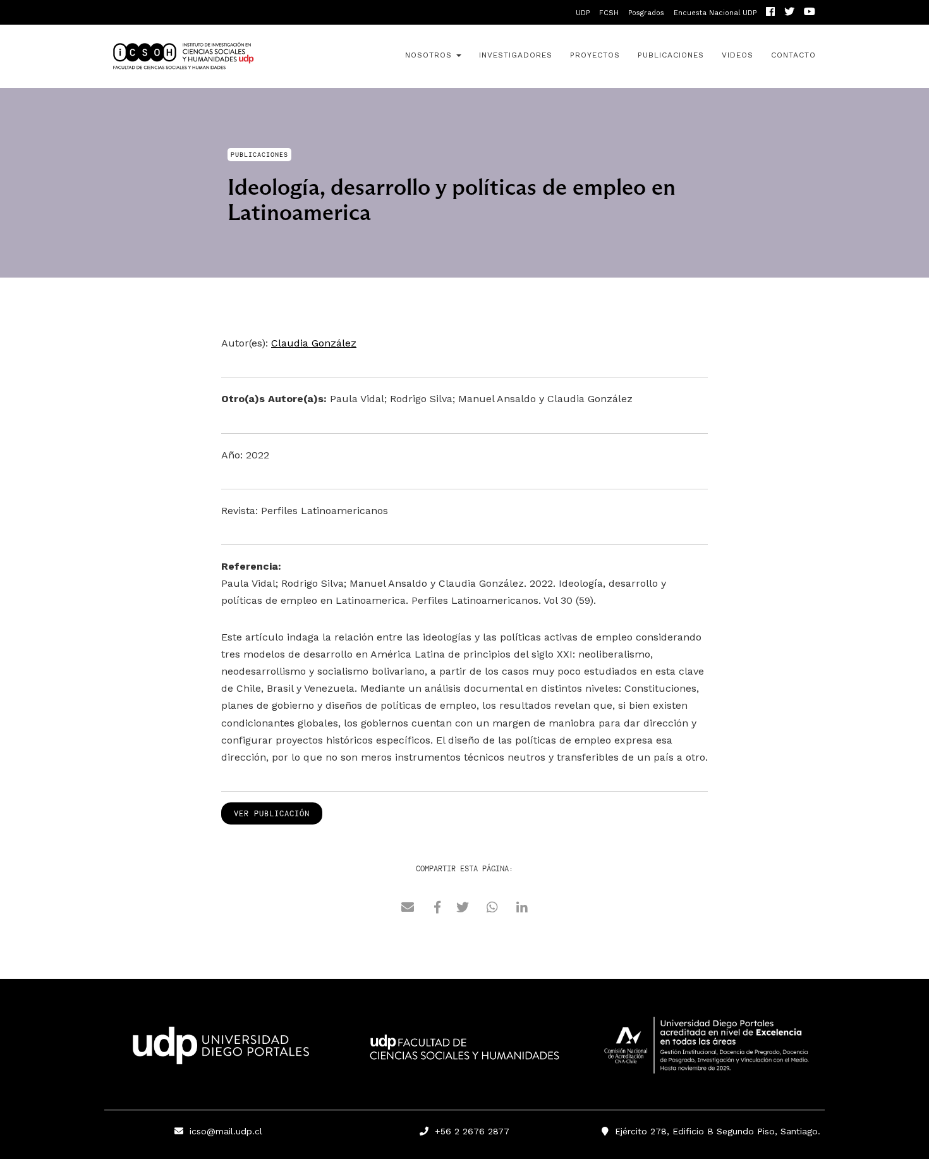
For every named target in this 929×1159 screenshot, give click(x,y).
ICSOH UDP (218, 56)
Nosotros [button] (430, 55)
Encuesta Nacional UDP (715, 13)
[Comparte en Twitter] (462, 909)
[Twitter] (789, 13)
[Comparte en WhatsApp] (492, 909)
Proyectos (595, 55)
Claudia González (313, 343)
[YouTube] (809, 13)
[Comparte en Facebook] (437, 909)
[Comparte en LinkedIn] (522, 909)
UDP (583, 13)
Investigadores (515, 55)
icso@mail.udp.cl (226, 1131)
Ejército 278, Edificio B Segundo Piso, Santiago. (714, 1131)
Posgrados (646, 13)
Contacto (793, 55)
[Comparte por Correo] (407, 909)
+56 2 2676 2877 (468, 1131)
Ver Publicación (272, 813)
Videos (737, 55)
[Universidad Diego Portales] (218, 1049)
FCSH (609, 13)
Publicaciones (671, 55)
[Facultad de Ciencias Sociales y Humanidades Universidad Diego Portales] (464, 1056)
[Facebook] (770, 13)
